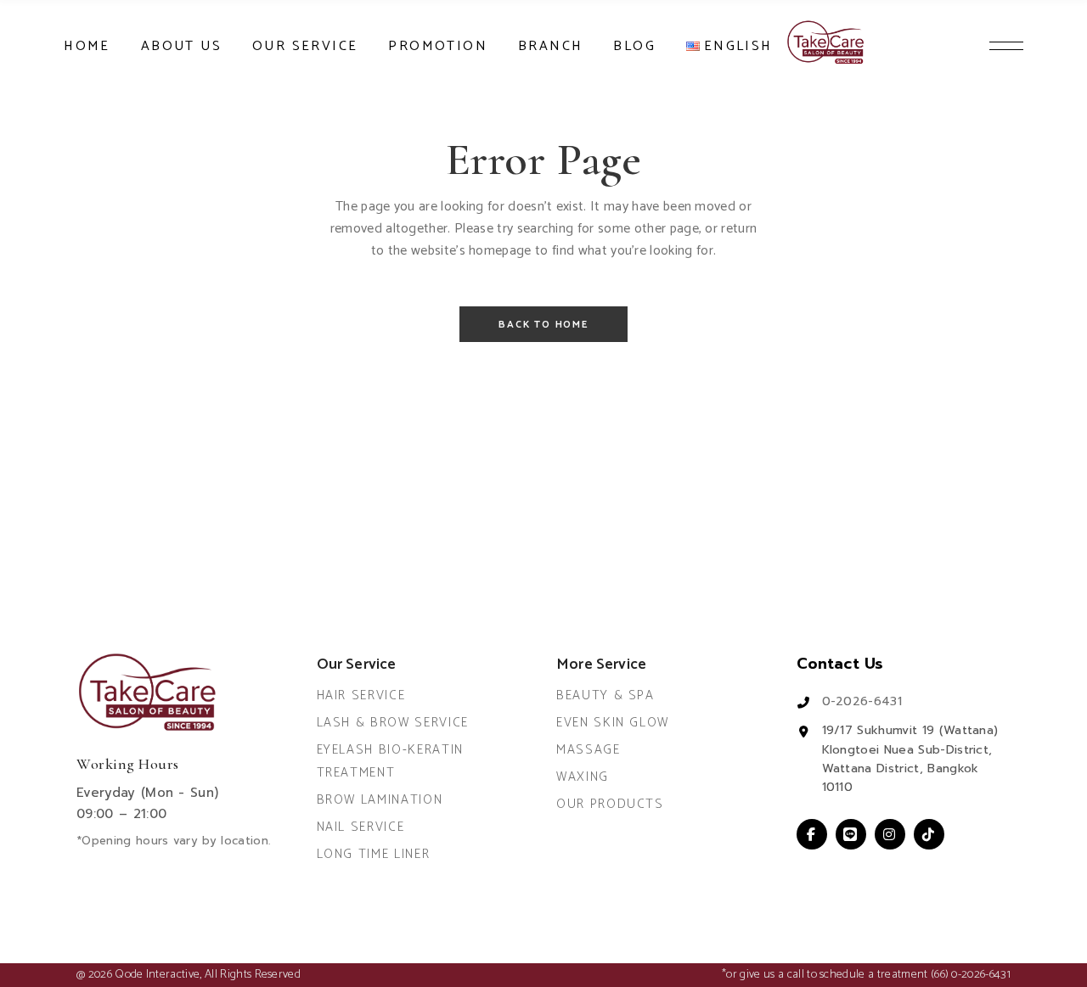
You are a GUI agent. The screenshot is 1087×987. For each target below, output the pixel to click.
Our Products (610, 804)
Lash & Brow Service (393, 722)
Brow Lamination (380, 799)
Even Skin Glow (612, 722)
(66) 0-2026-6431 (971, 974)
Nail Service (361, 827)
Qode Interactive (157, 974)
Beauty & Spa (605, 695)
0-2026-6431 (862, 701)
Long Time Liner (374, 854)
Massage (588, 749)
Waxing (582, 777)
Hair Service (361, 695)
